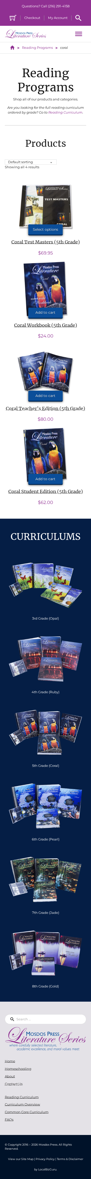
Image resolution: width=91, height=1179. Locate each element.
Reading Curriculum (65, 112)
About (10, 1076)
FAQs (9, 1120)
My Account (57, 18)
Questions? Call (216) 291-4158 (46, 6)
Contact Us (13, 1084)
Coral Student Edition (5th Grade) (45, 491)
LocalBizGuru (47, 1169)
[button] (45, 313)
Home (10, 1061)
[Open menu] (78, 33)
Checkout (32, 18)
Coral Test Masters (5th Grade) (45, 242)
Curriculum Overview (22, 1104)
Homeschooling (18, 1069)
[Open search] (78, 18)
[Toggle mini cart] (13, 17)
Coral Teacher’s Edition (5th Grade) (45, 408)
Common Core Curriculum (27, 1112)
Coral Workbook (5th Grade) (45, 325)
